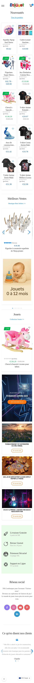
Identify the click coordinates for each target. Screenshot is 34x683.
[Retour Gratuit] (5, 544)
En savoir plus (17, 402)
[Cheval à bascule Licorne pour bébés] (9, 98)
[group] (9, 46)
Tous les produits (17, 17)
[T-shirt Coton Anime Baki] (25, 133)
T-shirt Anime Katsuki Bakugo (25, 110)
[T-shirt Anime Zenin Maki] (9, 165)
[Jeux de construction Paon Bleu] (9, 133)
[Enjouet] (17, 280)
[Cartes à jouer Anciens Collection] (25, 30)
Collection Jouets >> (17, 319)
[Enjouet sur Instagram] (14, 607)
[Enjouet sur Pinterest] (27, 607)
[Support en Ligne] (5, 564)
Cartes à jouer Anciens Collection (25, 42)
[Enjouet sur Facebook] (7, 607)
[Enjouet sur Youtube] (20, 607)
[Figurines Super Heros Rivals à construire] (9, 62)
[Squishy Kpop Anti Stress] (9, 30)
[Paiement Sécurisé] (5, 554)
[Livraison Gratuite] (5, 533)
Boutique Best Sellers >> (17, 203)
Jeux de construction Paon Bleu (9, 145)
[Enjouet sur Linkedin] (17, 614)
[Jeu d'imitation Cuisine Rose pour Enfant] (25, 62)
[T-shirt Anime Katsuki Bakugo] (25, 98)
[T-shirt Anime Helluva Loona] (25, 165)
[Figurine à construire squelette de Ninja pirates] (17, 224)
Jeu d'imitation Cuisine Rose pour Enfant (25, 74)
